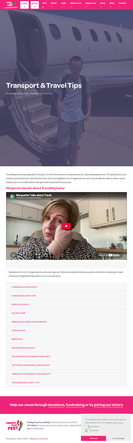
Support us (90, 3)
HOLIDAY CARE (18, 313)
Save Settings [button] (118, 438)
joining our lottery (108, 404)
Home (44, 5)
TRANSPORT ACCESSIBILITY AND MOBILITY (31, 373)
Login (63, 3)
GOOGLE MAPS (18, 330)
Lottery (24, 5)
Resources (11, 93)
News (102, 3)
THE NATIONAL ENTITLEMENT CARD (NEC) (31, 356)
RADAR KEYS (17, 339)
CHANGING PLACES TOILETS (25, 287)
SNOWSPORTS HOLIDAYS (23, 347)
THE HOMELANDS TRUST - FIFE (25, 382)
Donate (35, 5)
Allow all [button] (93, 438)
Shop (112, 3)
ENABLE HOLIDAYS (20, 304)
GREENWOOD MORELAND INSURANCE (29, 321)
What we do (75, 3)
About (54, 3)
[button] (87, 426)
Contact (122, 3)
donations (56, 404)
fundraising (75, 404)
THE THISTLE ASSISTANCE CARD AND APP (31, 365)
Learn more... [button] (118, 422)
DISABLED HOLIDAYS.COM (24, 295)
